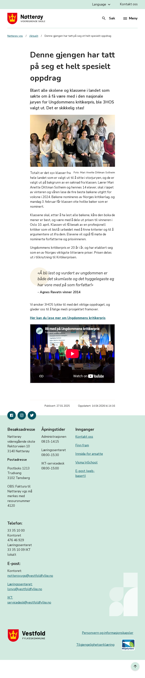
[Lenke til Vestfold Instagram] (22, 415)
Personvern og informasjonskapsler (107, 633)
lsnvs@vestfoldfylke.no (24, 589)
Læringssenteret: (19, 584)
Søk (108, 18)
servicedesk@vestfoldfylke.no (29, 602)
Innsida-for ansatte (89, 454)
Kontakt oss (129, 4)
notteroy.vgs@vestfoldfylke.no (30, 576)
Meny (133, 18)
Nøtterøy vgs (15, 36)
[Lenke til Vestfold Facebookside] (11, 415)
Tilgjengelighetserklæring (95, 645)
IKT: (10, 597)
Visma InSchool (86, 462)
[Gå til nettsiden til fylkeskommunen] (27, 635)
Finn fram (82, 445)
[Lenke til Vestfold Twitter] (32, 415)
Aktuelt (33, 36)
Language (101, 4)
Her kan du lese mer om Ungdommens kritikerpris (68, 318)
